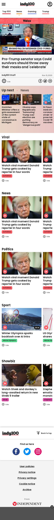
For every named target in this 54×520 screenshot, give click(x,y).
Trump (45, 11)
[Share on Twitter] (45, 81)
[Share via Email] (50, 81)
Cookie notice (27, 483)
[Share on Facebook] (40, 81)
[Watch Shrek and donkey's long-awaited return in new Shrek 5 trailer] (21, 375)
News (19, 11)
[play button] (27, 39)
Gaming (32, 11)
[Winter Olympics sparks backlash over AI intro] (21, 319)
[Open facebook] (16, 451)
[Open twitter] (27, 451)
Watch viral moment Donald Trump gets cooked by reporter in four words (20, 169)
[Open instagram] (38, 451)
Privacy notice (27, 472)
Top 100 (6, 11)
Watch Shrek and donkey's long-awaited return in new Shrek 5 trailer (20, 392)
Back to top (46, 433)
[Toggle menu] (4, 4)
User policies (27, 466)
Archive (27, 489)
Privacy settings (27, 478)
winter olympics (9, 340)
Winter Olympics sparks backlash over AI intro (17, 334)
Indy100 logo (27, 4)
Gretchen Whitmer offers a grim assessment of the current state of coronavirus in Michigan (11, 115)
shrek (5, 400)
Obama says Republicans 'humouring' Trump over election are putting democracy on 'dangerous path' (31, 116)
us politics (7, 176)
